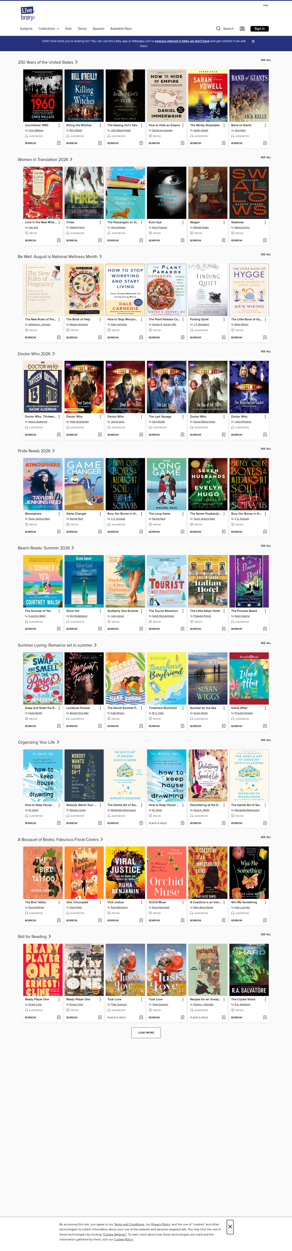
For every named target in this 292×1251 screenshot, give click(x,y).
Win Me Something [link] (244, 902)
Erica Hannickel (160, 907)
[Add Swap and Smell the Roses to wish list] (58, 726)
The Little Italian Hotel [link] (205, 611)
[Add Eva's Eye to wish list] (182, 240)
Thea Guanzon (119, 1004)
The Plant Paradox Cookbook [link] (165, 319)
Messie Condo (78, 810)
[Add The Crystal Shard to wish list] (264, 1017)
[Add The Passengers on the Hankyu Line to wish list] (141, 240)
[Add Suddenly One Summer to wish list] (141, 629)
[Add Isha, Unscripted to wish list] (99, 920)
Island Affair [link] (239, 708)
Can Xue (33, 227)
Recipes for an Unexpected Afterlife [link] (206, 999)
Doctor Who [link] (74, 417)
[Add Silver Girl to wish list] (99, 629)
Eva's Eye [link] (155, 222)
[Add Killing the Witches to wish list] (99, 143)
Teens (82, 29)
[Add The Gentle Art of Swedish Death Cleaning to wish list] (141, 823)
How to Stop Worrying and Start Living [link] (123, 319)
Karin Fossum (159, 227)
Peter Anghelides (79, 421)
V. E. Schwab (118, 518)
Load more (146, 1032)
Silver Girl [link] (72, 611)
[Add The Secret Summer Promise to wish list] (141, 726)
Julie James (117, 616)
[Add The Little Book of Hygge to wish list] (264, 337)
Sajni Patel (76, 907)
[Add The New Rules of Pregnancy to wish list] (58, 337)
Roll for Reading (33, 936)
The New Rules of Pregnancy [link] (41, 319)
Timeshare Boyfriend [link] (163, 708)
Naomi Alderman (37, 421)
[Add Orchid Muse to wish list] (182, 920)
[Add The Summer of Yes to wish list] (58, 629)
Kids (68, 29)
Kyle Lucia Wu (242, 907)
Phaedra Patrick (202, 616)
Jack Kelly (240, 130)
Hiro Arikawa (118, 227)
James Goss (117, 421)
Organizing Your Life (37, 742)
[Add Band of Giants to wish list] (264, 143)
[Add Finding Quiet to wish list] (223, 337)
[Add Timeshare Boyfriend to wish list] (182, 726)
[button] (224, 29)
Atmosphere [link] (33, 514)
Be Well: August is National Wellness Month (58, 256)
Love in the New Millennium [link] (41, 222)
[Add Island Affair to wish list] (264, 726)
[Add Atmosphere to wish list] (58, 532)
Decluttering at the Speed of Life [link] (206, 805)
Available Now (120, 29)
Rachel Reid (76, 518)
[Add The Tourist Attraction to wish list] (182, 629)
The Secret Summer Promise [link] (123, 708)
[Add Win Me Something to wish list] (264, 920)
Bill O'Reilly (76, 130)
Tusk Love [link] (114, 999)
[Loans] (242, 29)
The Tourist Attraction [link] (163, 611)
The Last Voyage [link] (160, 417)
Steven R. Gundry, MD (164, 324)
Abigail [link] (195, 222)
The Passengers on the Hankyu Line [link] (123, 222)
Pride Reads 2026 (34, 451)
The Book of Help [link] (78, 319)
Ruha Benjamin (119, 907)
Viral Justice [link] (115, 902)
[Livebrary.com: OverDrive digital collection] (28, 14)
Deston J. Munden (203, 1004)
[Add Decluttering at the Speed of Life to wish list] (223, 823)
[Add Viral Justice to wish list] (141, 920)
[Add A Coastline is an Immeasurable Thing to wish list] (223, 920)
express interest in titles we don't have (182, 41)
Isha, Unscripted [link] (77, 902)
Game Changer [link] (76, 514)
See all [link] (266, 60)
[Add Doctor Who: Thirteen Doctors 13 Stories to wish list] (58, 435)
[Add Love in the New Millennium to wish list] (58, 240)
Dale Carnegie (119, 324)
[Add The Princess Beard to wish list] (264, 629)
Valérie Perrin (77, 227)
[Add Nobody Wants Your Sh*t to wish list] (99, 823)
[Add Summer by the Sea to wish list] (223, 726)
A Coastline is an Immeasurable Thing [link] (206, 902)
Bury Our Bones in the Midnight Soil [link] (123, 514)
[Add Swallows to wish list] (264, 240)
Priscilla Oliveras (244, 713)
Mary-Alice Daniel (203, 907)
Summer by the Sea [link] (203, 708)
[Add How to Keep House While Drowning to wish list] (58, 823)
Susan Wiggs (200, 713)
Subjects (26, 29)
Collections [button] (48, 29)
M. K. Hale (157, 713)
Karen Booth (35, 713)
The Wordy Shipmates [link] (205, 125)
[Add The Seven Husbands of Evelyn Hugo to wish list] (223, 532)
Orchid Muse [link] (157, 902)
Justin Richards (243, 421)
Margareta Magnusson (123, 810)
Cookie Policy (123, 1239)
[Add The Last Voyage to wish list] (182, 435)
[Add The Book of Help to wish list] (99, 337)
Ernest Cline (35, 1004)
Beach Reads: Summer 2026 (44, 548)
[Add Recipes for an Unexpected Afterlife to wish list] (223, 1017)
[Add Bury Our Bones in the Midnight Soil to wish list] (141, 532)
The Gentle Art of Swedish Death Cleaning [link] (123, 805)
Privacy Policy (160, 1224)
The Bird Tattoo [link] (35, 902)
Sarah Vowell (200, 130)
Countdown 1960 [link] (36, 125)
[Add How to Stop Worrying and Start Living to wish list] (141, 337)
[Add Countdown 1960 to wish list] (58, 143)
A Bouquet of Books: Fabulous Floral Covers (59, 839)
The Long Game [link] (159, 514)
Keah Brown (117, 713)
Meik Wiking (241, 324)
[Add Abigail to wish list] (223, 240)
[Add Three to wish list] (99, 240)
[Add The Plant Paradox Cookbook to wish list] (182, 337)
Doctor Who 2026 (34, 354)
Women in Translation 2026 (43, 159)
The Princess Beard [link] (244, 611)
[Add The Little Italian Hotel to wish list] (223, 629)
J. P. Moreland (201, 324)
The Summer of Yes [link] (38, 611)
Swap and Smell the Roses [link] (41, 708)
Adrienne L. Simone (39, 324)
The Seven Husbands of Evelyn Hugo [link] (206, 514)
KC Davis (33, 810)
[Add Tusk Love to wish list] (141, 1017)
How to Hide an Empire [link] (164, 125)
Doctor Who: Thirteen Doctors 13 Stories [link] (41, 417)
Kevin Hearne (242, 616)
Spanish (98, 29)
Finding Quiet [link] (199, 319)
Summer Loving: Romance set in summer (55, 645)
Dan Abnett (158, 421)
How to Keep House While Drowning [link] (41, 805)
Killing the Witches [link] (79, 125)
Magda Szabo (201, 227)
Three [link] (70, 222)
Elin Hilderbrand (78, 616)
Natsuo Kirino (242, 227)
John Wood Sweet (121, 130)
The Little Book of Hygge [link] (247, 319)
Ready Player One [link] (37, 999)
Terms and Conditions (129, 1224)
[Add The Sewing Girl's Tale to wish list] (141, 143)
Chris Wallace (35, 130)
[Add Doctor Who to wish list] (99, 435)
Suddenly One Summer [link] (122, 611)
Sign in (259, 29)
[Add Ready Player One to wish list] (58, 1017)
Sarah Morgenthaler (163, 616)
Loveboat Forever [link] (78, 708)
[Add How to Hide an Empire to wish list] (182, 143)
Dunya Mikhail (36, 907)
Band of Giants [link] (241, 125)
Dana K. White (201, 810)
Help (265, 5)
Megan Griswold (79, 324)
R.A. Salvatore (242, 1004)
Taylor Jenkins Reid (39, 518)
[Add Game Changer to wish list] (99, 532)
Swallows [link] (237, 222)
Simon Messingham (204, 421)
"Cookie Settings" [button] (114, 1235)
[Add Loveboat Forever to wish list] (99, 726)
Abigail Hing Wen (79, 713)
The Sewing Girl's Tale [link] (122, 125)
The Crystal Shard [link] (243, 999)
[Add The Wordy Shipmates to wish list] (223, 143)
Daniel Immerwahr (162, 130)
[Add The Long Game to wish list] (182, 532)
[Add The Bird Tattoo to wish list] (58, 920)
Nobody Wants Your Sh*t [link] (82, 805)
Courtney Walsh (37, 616)
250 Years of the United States (46, 62)
